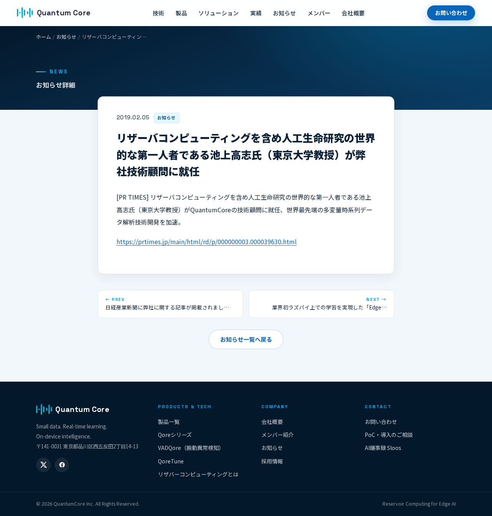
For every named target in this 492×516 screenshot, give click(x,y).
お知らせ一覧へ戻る (246, 339)
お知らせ (284, 13)
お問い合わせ (451, 13)
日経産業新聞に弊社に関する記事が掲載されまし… (167, 304)
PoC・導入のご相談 (389, 434)
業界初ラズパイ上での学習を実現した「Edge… (329, 304)
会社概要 (353, 13)
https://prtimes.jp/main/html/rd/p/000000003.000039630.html (206, 241)
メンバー (319, 13)
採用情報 (272, 461)
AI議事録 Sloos (383, 448)
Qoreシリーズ (175, 434)
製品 (181, 13)
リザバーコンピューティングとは (198, 474)
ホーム (43, 36)
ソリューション (218, 13)
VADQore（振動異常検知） (191, 448)
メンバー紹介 (277, 434)
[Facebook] (62, 465)
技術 (158, 13)
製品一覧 (169, 421)
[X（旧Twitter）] (43, 465)
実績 (256, 13)
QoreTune (171, 461)
